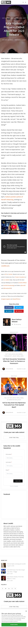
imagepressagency (5, 299)
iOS (6, 274)
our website (6, 280)
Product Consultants (20, 277)
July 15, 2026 (10, 580)
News (24, 18)
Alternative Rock (12, 399)
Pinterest (20, 311)
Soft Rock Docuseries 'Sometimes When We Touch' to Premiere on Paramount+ (14, 361)
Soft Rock (8, 354)
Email (7, 470)
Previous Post (14, 332)
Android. (10, 274)
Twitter (20, 307)
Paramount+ (8, 356)
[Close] (26, 611)
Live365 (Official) (22, 282)
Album (13, 18)
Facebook (9, 307)
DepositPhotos (16, 299)
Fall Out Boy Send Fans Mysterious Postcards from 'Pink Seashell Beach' (14, 405)
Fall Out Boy (8, 398)
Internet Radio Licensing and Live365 (16, 564)
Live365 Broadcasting (8, 285)
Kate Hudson (6, 18)
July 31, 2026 (10, 573)
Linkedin (10, 311)
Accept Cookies (14, 624)
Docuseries (19, 354)
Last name (8, 462)
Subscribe (18, 481)
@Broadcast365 (7, 288)
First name (8, 454)
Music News (18, 18)
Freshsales (16, 486)
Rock (13, 354)
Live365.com (5, 266)
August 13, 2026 (10, 565)
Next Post (14, 376)
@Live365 (23, 285)
